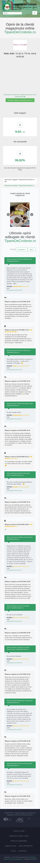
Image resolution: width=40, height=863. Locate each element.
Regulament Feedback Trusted (18, 836)
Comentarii (21, 249)
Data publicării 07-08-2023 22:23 (14, 621)
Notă (31, 249)
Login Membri (22, 851)
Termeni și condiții (18, 831)
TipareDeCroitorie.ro (20, 32)
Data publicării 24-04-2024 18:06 (14, 490)
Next (31, 214)
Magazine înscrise (10, 846)
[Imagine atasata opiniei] (20, 217)
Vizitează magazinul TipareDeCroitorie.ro (20, 100)
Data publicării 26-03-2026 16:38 (14, 290)
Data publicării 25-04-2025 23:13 (14, 419)
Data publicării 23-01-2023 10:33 (14, 784)
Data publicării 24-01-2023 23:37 (14, 729)
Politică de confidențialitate (19, 841)
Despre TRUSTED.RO (26, 846)
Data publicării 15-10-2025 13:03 (14, 369)
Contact (13, 851)
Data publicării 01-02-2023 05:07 (14, 662)
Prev (8, 214)
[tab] (20, 181)
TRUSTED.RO (8, 813)
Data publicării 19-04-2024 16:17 (14, 570)
